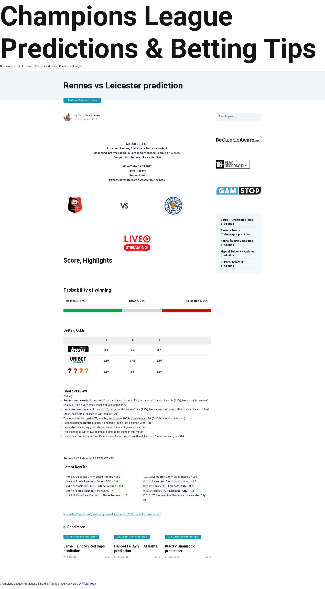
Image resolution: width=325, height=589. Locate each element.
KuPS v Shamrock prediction (179, 548)
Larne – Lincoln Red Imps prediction (237, 221)
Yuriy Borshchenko (89, 115)
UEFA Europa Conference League (82, 100)
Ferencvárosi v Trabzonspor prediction (236, 232)
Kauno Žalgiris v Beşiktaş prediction (237, 242)
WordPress (89, 583)
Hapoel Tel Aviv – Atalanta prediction (238, 253)
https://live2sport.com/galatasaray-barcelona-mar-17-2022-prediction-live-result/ (112, 514)
